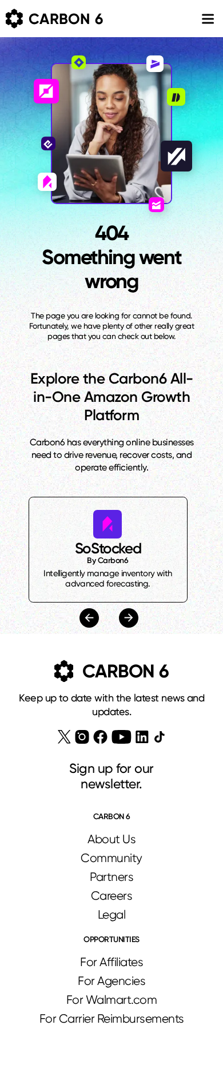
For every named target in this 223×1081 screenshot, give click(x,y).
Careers (112, 896)
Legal (112, 915)
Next (127, 618)
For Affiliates (111, 962)
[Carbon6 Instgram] (82, 737)
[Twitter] (64, 737)
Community (111, 858)
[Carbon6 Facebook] (100, 737)
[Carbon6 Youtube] (122, 737)
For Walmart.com (111, 1000)
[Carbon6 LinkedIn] (142, 737)
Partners (111, 877)
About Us (111, 839)
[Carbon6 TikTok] (159, 736)
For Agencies (111, 981)
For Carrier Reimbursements (111, 1019)
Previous (91, 617)
